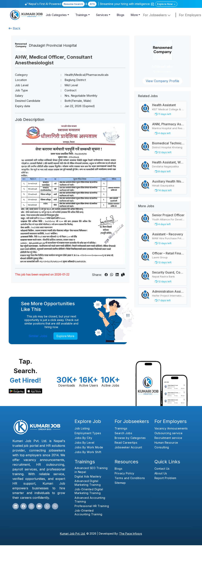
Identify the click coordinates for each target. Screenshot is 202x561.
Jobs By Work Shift (88, 452)
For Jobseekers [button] (155, 15)
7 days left (164, 300)
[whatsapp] (47, 506)
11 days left (164, 114)
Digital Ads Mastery (88, 476)
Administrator (162, 66)
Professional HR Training (92, 506)
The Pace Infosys (130, 533)
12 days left (164, 152)
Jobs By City (83, 438)
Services (102, 15)
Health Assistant (164, 105)
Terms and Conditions (130, 478)
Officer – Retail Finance (169, 253)
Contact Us (162, 468)
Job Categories (56, 15)
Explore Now (165, 4)
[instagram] (31, 506)
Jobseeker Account (128, 447)
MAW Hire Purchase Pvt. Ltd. (169, 238)
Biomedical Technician (169, 143)
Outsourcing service (168, 433)
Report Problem (165, 478)
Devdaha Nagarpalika (165, 166)
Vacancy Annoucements (171, 428)
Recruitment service (168, 438)
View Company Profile (162, 81)
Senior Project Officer (168, 215)
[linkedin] (15, 506)
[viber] (55, 506)
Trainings (81, 15)
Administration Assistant (170, 291)
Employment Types (88, 433)
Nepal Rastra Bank (163, 276)
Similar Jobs (38, 336)
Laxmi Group (160, 257)
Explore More (65, 336)
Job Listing (82, 428)
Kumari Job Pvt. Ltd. (72, 533)
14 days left (165, 190)
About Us (160, 473)
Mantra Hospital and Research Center (175, 128)
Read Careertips (126, 442)
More (134, 15)
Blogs (120, 15)
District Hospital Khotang (167, 147)
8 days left (164, 171)
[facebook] (23, 506)
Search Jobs (123, 433)
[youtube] (39, 506)
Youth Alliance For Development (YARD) (176, 219)
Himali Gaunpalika (163, 185)
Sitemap (120, 482)
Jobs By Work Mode (89, 447)
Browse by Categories (130, 438)
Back (16, 28)
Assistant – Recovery (167, 234)
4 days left (164, 133)
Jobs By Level (84, 442)
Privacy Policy (124, 473)
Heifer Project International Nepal (172, 295)
